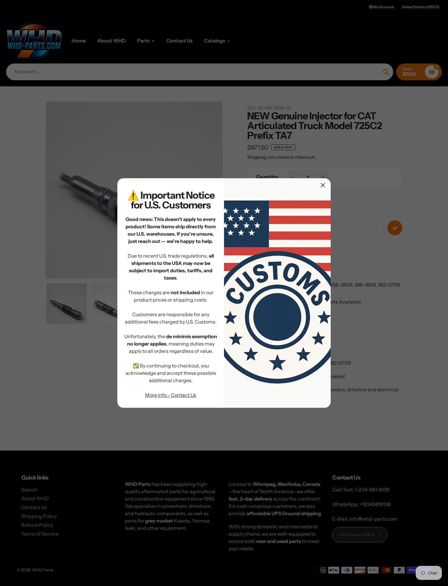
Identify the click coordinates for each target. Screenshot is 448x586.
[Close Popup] (323, 185)
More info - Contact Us (170, 395)
